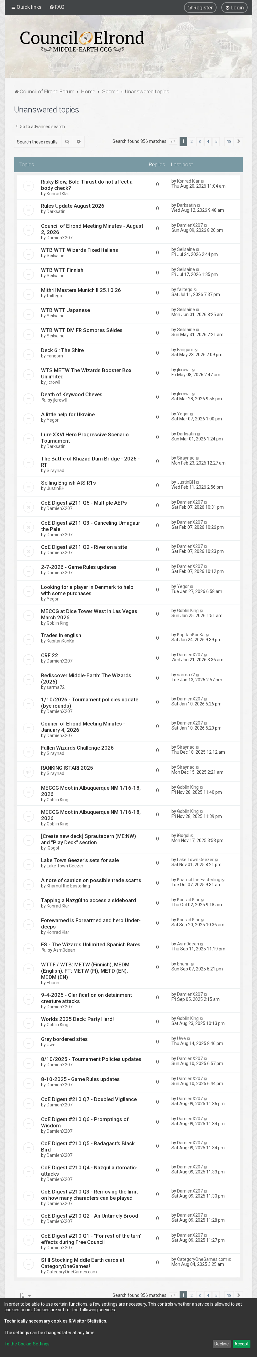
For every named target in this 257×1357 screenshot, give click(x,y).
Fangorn (55, 355)
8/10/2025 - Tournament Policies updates (91, 1059)
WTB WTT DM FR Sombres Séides (82, 330)
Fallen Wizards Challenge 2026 (77, 748)
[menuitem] (57, 7)
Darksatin (56, 211)
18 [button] (229, 141)
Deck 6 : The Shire (62, 350)
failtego (54, 295)
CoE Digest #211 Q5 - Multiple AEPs (84, 503)
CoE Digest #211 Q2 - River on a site (84, 547)
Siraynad (55, 470)
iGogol (53, 847)
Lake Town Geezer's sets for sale (80, 860)
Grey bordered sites (64, 1039)
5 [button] (216, 141)
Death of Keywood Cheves (71, 394)
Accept (241, 1343)
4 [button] (208, 141)
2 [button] (192, 141)
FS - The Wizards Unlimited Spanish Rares (90, 944)
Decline (221, 1343)
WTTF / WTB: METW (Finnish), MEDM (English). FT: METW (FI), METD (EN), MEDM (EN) (85, 970)
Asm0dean (64, 950)
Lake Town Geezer (65, 865)
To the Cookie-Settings (27, 1343)
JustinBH (56, 488)
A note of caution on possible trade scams (91, 880)
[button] (173, 141)
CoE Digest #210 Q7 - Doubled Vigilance (89, 1099)
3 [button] (200, 141)
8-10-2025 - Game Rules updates (80, 1079)
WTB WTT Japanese (65, 310)
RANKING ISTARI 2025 (67, 768)
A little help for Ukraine (68, 414)
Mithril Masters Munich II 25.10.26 (81, 290)
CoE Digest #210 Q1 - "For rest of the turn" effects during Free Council (91, 1239)
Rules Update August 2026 (72, 206)
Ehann (53, 982)
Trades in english (61, 635)
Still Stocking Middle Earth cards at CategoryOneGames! (82, 1263)
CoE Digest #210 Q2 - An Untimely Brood (89, 1216)
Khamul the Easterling (68, 885)
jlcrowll (53, 382)
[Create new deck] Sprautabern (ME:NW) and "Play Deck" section (88, 839)
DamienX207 (59, 237)
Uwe (51, 1044)
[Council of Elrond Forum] (82, 41)
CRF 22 (49, 655)
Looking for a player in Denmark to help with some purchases (87, 590)
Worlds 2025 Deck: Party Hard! (77, 1019)
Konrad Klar (58, 193)
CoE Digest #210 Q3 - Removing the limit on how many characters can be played (89, 1194)
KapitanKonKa (60, 640)
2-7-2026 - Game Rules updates (79, 567)
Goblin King (57, 623)
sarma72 (56, 687)
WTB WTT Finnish (62, 270)
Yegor (53, 420)
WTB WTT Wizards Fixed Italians (79, 250)
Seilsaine (56, 255)
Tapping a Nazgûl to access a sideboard (88, 900)
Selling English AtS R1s (68, 483)
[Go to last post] (203, 181)
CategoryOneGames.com (72, 1271)
